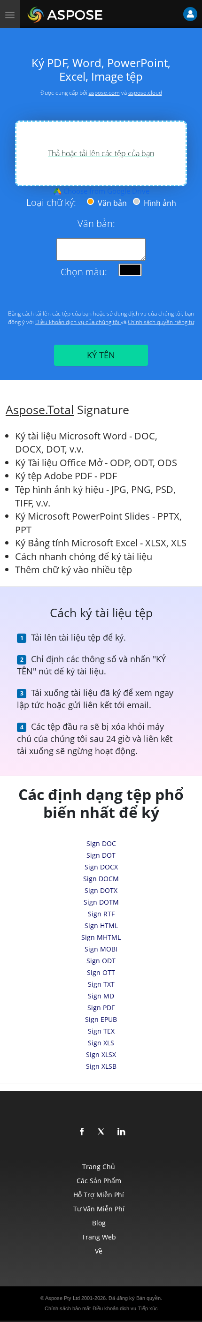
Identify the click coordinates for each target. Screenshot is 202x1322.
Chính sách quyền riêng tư (161, 322)
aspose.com (104, 93)
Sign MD (101, 995)
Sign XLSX (101, 1054)
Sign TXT (101, 984)
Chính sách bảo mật (68, 1308)
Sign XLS (101, 1042)
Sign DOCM (101, 878)
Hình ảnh (159, 203)
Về (98, 1250)
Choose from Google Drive (105, 191)
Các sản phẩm (99, 1180)
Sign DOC (101, 843)
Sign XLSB (101, 1066)
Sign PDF (101, 1007)
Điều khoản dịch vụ (114, 1308)
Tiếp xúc (148, 1308)
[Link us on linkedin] (122, 1132)
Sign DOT (101, 855)
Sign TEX (101, 1031)
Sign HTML (101, 925)
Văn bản (111, 203)
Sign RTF (101, 913)
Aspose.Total (40, 409)
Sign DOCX (101, 866)
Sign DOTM (101, 902)
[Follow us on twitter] (102, 1132)
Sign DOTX (101, 890)
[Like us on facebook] (82, 1132)
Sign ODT (101, 960)
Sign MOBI (101, 948)
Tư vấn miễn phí (98, 1208)
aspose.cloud (145, 93)
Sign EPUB (101, 1019)
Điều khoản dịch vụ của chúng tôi (78, 322)
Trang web (99, 1236)
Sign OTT (101, 972)
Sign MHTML (101, 937)
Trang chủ (98, 1166)
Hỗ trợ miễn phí (98, 1194)
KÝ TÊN (101, 355)
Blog (99, 1222)
